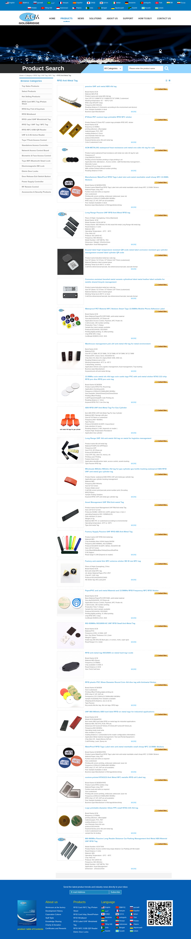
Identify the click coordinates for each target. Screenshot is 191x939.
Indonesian (64, 8)
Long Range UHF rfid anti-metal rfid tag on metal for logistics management (118, 438)
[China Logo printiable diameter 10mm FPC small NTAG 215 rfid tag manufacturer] (70, 820)
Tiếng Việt (48, 8)
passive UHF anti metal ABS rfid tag (101, 86)
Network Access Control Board (35, 150)
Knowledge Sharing (53, 921)
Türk (160, 3)
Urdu (91, 8)
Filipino (78, 8)
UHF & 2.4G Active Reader (33, 135)
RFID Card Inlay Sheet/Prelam (85, 914)
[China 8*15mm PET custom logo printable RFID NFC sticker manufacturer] (70, 129)
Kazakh (148, 8)
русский (40, 3)
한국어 (105, 3)
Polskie (34, 8)
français (65, 3)
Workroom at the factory (55, 907)
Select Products (29, 91)
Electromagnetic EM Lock (33, 166)
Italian (118, 3)
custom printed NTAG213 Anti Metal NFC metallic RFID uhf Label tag (115, 777)
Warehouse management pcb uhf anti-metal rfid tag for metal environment (118, 344)
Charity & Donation (53, 925)
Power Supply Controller (32, 182)
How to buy (145, 18)
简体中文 (26, 3)
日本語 (93, 3)
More (133, 112)
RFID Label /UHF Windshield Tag (36, 119)
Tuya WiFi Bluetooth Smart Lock (36, 161)
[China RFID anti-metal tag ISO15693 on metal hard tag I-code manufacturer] (70, 665)
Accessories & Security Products (36, 192)
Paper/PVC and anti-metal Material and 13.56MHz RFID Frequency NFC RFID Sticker (122, 590)
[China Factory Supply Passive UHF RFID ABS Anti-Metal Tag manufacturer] (70, 544)
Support (128, 18)
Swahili (134, 8)
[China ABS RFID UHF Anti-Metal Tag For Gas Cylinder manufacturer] (70, 420)
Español (79, 3)
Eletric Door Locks (30, 171)
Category (28, 75)
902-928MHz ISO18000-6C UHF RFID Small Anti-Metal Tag (110, 623)
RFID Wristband (29, 114)
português (147, 3)
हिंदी (171, 3)
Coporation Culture (53, 914)
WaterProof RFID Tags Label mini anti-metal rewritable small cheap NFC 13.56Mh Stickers (124, 747)
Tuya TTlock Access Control (34, 140)
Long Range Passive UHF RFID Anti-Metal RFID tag (107, 213)
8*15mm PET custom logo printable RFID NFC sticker (108, 117)
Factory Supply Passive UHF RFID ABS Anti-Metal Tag (109, 532)
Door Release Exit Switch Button (36, 176)
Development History (54, 911)
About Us (112, 18)
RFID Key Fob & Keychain (33, 109)
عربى (53, 3)
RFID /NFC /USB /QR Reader (34, 130)
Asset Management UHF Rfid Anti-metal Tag (104, 502)
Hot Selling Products (31, 96)
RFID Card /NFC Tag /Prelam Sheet (34, 103)
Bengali (104, 8)
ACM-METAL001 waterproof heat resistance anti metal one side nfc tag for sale (120, 148)
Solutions (95, 18)
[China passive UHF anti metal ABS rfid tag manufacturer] (70, 98)
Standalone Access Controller (35, 145)
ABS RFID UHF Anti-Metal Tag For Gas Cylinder (106, 408)
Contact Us (164, 18)
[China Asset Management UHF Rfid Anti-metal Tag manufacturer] (70, 514)
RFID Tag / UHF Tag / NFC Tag (44, 75)
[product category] (95, 44)
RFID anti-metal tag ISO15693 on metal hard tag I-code (109, 653)
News (81, 18)
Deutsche (132, 3)
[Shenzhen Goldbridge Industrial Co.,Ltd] (29, 24)
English (12, 3)
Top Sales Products (30, 86)
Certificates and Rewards (55, 928)
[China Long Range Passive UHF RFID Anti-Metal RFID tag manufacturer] (70, 225)
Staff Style (49, 918)
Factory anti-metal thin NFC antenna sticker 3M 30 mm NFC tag (113, 561)
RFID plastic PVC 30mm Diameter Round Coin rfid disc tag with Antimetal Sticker (120, 682)
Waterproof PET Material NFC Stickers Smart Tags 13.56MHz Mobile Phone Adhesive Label (125, 309)
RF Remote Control (30, 187)
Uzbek (161, 8)
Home (52, 18)
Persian (183, 3)
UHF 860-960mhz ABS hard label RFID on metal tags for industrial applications (119, 712)
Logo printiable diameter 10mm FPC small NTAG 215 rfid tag (111, 808)
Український (119, 8)
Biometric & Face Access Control (36, 156)
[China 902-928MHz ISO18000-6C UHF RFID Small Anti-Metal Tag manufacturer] (70, 635)
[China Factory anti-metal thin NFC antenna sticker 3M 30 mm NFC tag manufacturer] (70, 573)
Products (67, 18)
